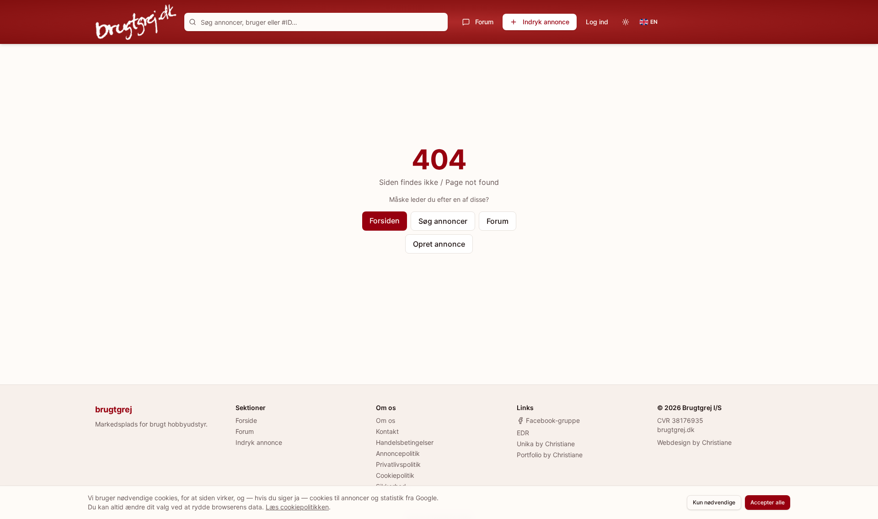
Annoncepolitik (398, 453)
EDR (523, 433)
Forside (246, 420)
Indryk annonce (546, 22)
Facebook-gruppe (553, 420)
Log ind (597, 22)
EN (654, 21)
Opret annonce (439, 244)
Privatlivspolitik (398, 464)
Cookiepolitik (395, 475)
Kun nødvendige (714, 502)
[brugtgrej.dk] (136, 22)
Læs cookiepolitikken (297, 507)
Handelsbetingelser (405, 442)
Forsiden (384, 220)
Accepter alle (767, 502)
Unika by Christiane (546, 444)
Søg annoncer (442, 221)
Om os (385, 420)
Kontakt (387, 431)
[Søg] (192, 22)
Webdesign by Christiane (694, 442)
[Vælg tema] (625, 22)
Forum (484, 22)
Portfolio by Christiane (550, 455)
